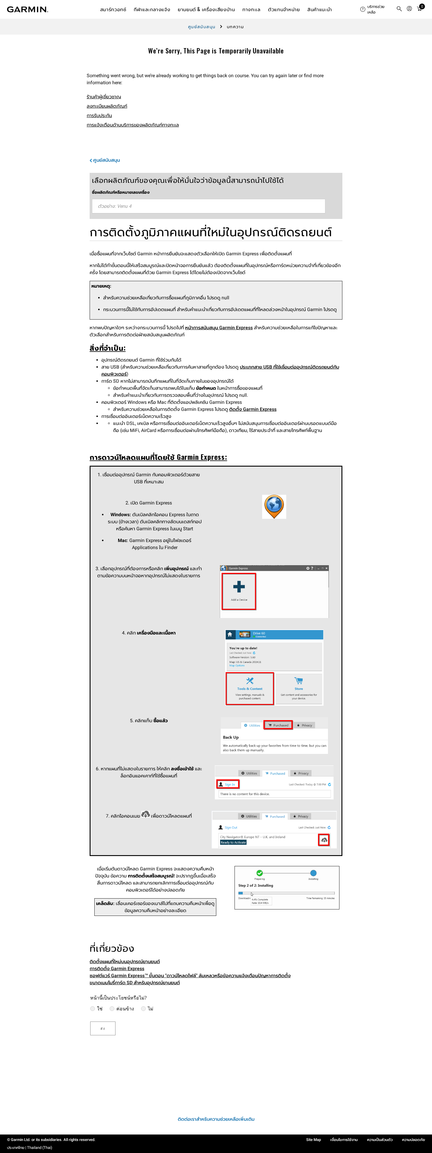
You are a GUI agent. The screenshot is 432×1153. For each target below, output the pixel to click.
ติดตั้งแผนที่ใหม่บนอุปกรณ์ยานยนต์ (125, 961)
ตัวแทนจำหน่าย (284, 9)
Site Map (313, 1139)
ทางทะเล (251, 9)
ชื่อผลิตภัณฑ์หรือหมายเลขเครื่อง (121, 192)
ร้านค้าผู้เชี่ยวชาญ (104, 96)
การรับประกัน (99, 115)
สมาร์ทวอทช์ (113, 9)
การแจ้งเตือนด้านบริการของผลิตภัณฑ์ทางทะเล (133, 125)
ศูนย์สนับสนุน (202, 26)
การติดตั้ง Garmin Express (117, 968)
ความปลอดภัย (413, 1139)
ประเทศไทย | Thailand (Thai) (29, 1147)
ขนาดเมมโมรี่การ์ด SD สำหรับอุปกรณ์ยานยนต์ (135, 982)
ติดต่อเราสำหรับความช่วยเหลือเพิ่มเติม (216, 1119)
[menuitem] (375, 9)
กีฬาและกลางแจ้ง (152, 9)
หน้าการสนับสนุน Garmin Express (219, 327)
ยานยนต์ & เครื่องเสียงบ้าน (206, 9)
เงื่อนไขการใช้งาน (344, 1139)
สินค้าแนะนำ (319, 9)
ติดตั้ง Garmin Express (253, 409)
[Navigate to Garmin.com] (27, 9)
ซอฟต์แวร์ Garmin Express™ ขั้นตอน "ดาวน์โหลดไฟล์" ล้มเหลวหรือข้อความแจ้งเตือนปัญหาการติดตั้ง (190, 975)
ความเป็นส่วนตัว (380, 1139)
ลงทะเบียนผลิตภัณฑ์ (107, 106)
